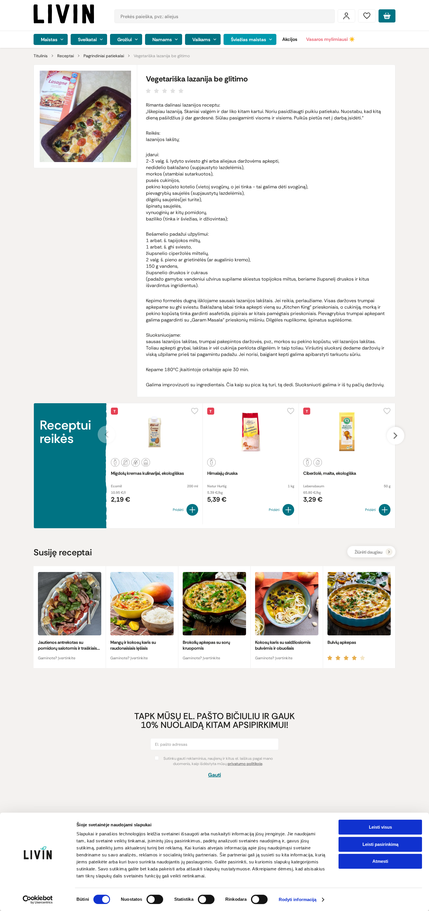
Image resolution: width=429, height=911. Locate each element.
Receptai (65, 55)
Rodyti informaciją (298, 899)
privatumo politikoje (245, 763)
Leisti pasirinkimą (380, 844)
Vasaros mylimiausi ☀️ (330, 39)
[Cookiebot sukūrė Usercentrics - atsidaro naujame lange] (37, 899)
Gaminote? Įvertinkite (56, 658)
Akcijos (289, 39)
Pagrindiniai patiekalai (103, 55)
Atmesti (380, 861)
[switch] (155, 899)
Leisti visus (380, 827)
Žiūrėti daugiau (368, 552)
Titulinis (41, 55)
